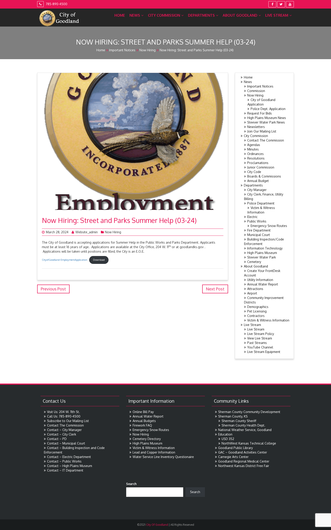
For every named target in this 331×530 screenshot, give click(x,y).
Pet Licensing (257, 311)
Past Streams (257, 343)
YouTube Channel (260, 347)
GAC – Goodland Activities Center (242, 452)
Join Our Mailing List (261, 131)
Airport (252, 293)
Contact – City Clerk (61, 434)
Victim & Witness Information (268, 320)
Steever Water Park (261, 257)
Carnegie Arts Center (233, 457)
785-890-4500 (56, 4)
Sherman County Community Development (249, 412)
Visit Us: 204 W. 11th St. (63, 412)
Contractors (256, 316)
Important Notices (122, 50)
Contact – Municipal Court (66, 443)
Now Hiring (147, 50)
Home (119, 15)
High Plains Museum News (266, 118)
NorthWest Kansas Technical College (249, 443)
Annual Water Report (262, 284)
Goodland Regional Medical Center (243, 461)
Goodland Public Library (235, 448)
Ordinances (255, 154)
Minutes (253, 149)
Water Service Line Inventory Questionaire (163, 457)
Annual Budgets (144, 421)
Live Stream (276, 15)
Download (99, 259)
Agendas (253, 145)
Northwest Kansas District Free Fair (243, 466)
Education (225, 434)
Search (131, 484)
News (134, 15)
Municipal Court (258, 235)
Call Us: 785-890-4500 (63, 416)
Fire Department (259, 230)
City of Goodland (156, 524)
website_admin (86, 232)
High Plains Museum (262, 253)
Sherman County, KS (233, 416)
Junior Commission (260, 167)
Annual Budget (258, 181)
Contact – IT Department (65, 470)
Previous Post (53, 288)
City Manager (257, 190)
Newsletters (256, 127)
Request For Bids (259, 113)
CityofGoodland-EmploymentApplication (64, 259)
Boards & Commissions (264, 176)
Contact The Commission (265, 140)
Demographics (257, 307)
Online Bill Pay (143, 412)
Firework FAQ (142, 425)
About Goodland (240, 15)
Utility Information (260, 280)
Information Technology (265, 248)
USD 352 (228, 439)
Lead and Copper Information (154, 452)
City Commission (164, 15)
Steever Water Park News (266, 122)
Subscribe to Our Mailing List (68, 421)
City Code (254, 172)
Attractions (255, 289)
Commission (256, 91)
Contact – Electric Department (69, 457)
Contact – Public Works (64, 461)
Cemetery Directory (147, 439)
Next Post (215, 288)
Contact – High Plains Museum (69, 466)
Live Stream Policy (260, 334)
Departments (201, 15)
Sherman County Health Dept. (243, 425)
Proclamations (257, 163)
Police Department (260, 203)
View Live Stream (259, 338)
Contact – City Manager (64, 430)
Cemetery (254, 262)
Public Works (256, 221)
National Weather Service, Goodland (245, 430)
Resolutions (256, 158)
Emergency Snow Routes (269, 226)
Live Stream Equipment (263, 352)
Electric (252, 217)
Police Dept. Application (268, 109)
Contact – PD (57, 439)
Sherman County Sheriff (239, 421)
